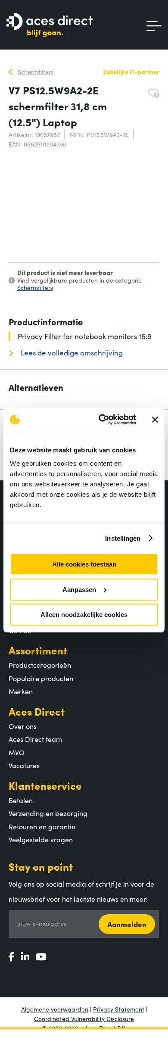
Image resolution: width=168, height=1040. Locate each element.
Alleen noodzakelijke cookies (84, 614)
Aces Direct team (35, 739)
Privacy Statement (118, 1009)
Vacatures (24, 765)
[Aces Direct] (49, 25)
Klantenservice (45, 785)
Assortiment (38, 650)
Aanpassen (79, 589)
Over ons (23, 726)
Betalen (21, 800)
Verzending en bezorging (48, 813)
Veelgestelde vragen (41, 839)
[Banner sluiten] (155, 420)
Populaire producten (41, 678)
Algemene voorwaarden (54, 1009)
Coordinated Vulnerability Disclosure (84, 1018)
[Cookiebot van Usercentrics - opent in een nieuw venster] (102, 419)
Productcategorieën (40, 664)
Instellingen (122, 538)
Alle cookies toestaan (84, 564)
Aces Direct (37, 711)
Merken (21, 691)
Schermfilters (35, 287)
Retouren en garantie (42, 826)
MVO (17, 752)
